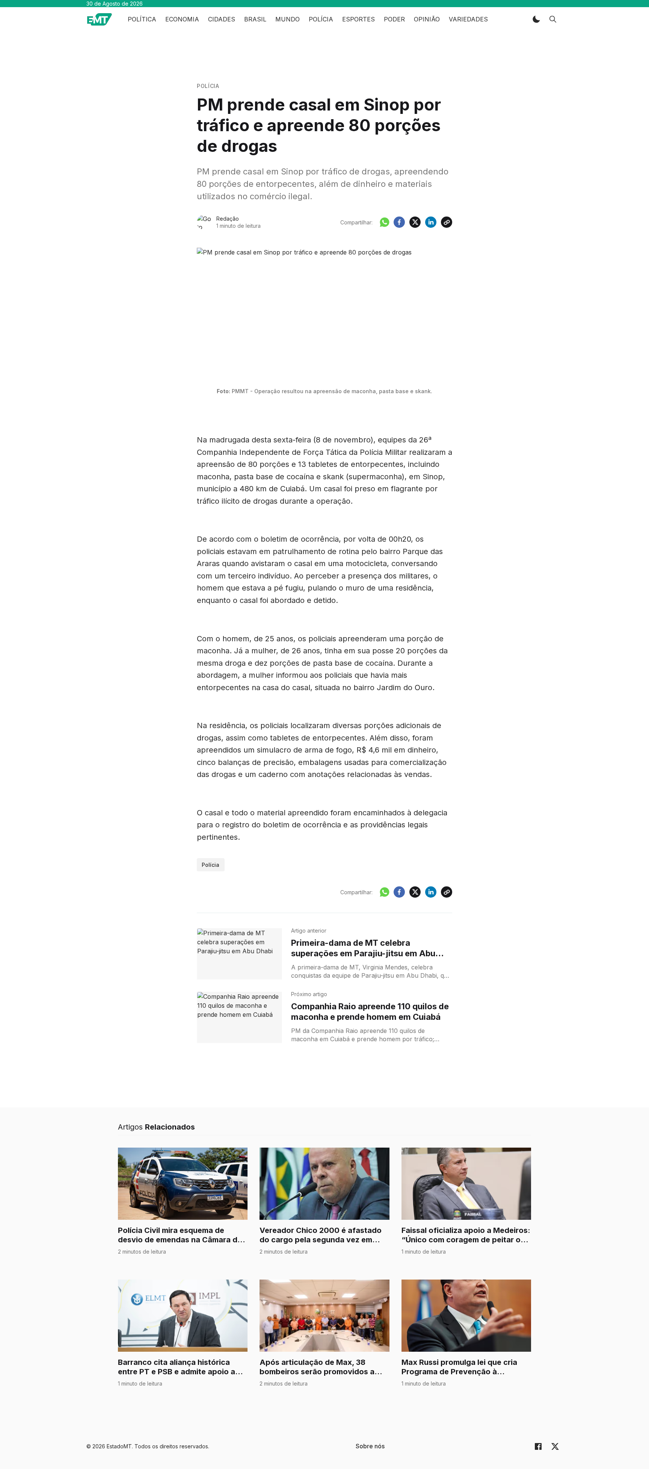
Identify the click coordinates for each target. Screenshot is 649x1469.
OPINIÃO (427, 19)
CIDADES (221, 19)
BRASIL (255, 19)
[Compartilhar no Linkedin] (430, 222)
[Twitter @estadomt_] (555, 1446)
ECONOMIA (182, 19)
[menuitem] (370, 1446)
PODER (394, 19)
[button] (536, 19)
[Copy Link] (446, 222)
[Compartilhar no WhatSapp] (384, 222)
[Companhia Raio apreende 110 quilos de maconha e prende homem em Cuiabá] (239, 1017)
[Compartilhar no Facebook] (399, 222)
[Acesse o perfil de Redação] (204, 222)
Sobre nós (370, 1446)
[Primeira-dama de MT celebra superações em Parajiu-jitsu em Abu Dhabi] (239, 954)
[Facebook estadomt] (538, 1446)
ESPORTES (358, 19)
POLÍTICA (142, 19)
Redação (227, 218)
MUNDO (287, 19)
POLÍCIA (321, 19)
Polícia (208, 86)
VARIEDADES (468, 19)
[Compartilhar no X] (415, 222)
